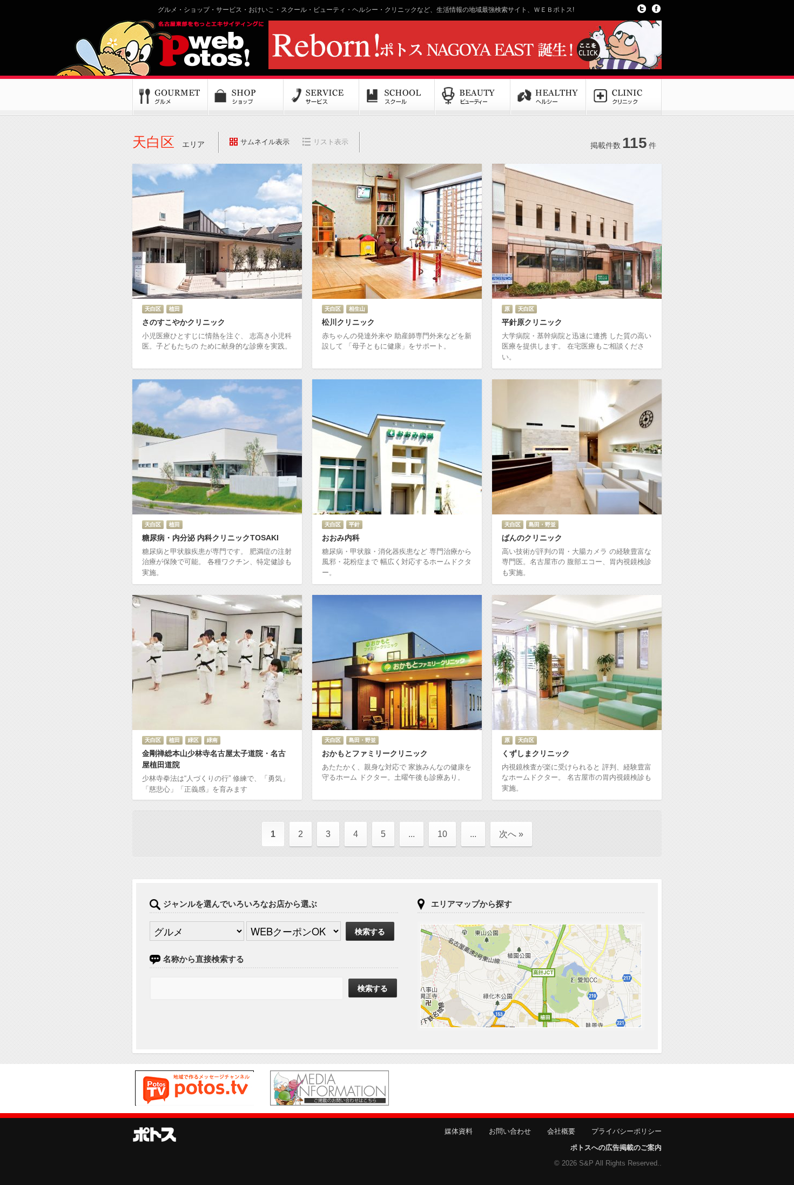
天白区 (153, 309)
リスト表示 (330, 142)
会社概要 (561, 1131)
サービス (321, 97)
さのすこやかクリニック (183, 322)
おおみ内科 (341, 537)
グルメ (170, 97)
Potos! (197, 45)
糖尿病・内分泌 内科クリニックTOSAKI (210, 537)
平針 (354, 524)
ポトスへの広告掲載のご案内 (616, 1147)
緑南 (212, 740)
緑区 (193, 740)
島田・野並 (542, 524)
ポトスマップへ (531, 976)
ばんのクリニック (532, 537)
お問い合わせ (510, 1131)
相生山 (357, 309)
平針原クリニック (532, 322)
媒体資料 (459, 1131)
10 (442, 834)
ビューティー (472, 97)
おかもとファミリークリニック (375, 753)
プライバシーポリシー (626, 1131)
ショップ (246, 97)
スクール (397, 97)
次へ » (511, 834)
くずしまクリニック (536, 753)
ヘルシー (548, 97)
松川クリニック (348, 322)
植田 (174, 309)
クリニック (624, 97)
